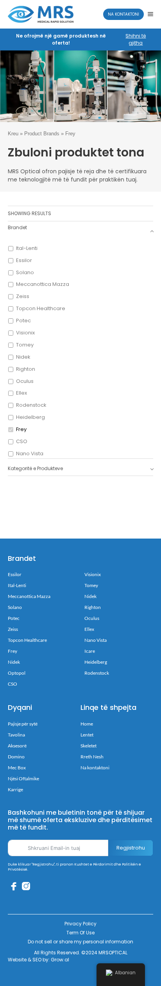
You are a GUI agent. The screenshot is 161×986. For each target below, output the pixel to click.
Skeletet (88, 746)
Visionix (25, 333)
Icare (89, 651)
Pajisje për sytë (23, 724)
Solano (25, 272)
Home (86, 724)
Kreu (13, 133)
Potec (23, 321)
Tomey (25, 345)
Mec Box (17, 767)
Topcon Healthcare (40, 308)
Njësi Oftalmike (23, 778)
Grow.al (60, 959)
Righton (25, 369)
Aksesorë (17, 746)
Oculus (25, 381)
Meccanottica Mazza (42, 284)
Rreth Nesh (92, 757)
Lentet (86, 735)
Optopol (16, 673)
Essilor (24, 260)
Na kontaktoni (123, 14)
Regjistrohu (130, 847)
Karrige (15, 789)
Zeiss (22, 296)
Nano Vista (29, 454)
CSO (21, 441)
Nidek (23, 357)
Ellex (21, 393)
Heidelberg (30, 417)
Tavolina (16, 735)
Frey (21, 429)
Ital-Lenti (27, 248)
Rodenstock (31, 405)
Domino (16, 757)
